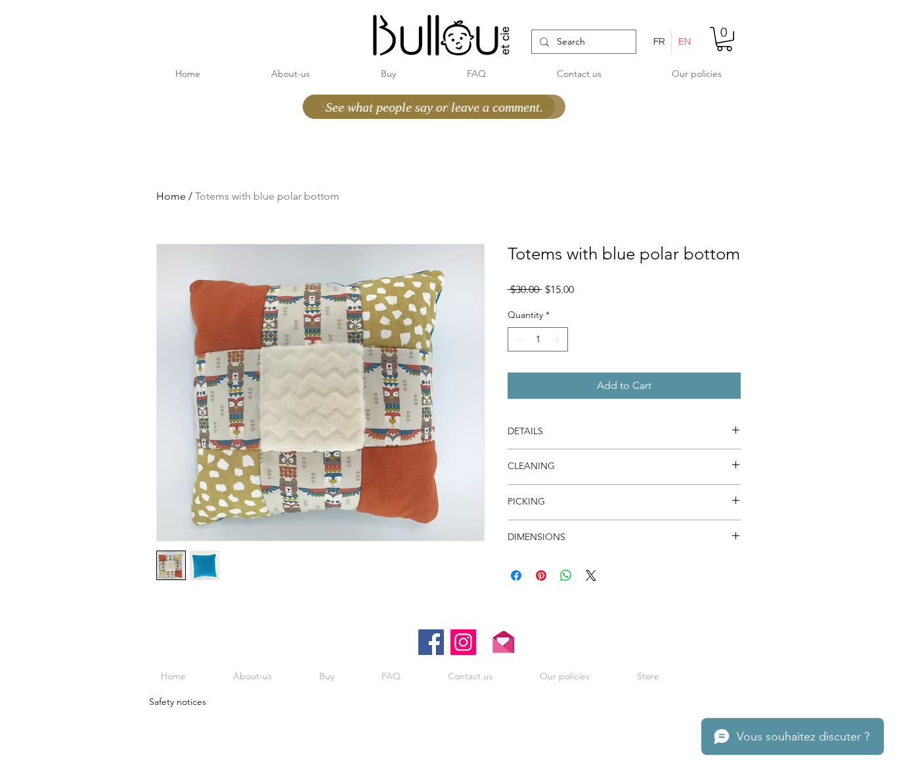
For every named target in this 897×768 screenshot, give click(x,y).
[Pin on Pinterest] (541, 575)
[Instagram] (463, 642)
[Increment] (558, 339)
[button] (724, 39)
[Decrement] (518, 339)
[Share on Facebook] (516, 575)
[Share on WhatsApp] (566, 575)
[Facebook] (431, 642)
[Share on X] (591, 575)
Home (171, 196)
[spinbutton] (538, 339)
